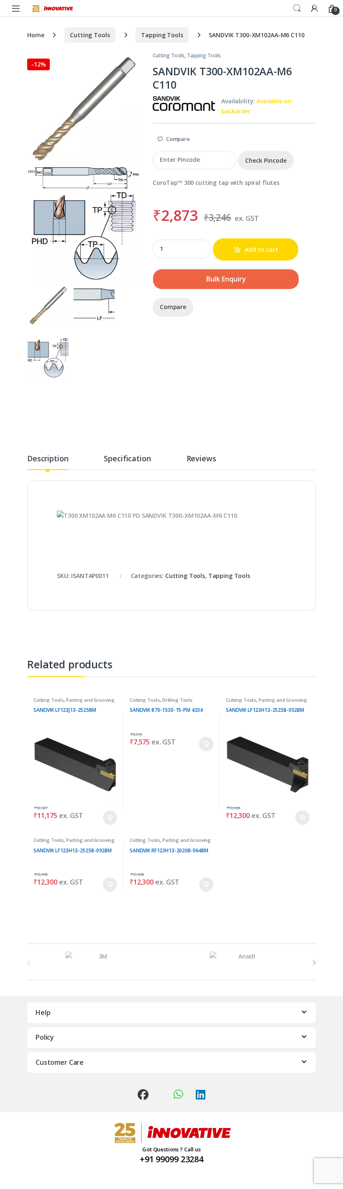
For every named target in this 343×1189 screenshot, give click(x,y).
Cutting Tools (90, 35)
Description (47, 459)
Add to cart (261, 249)
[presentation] (314, 963)
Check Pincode (266, 160)
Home (35, 35)
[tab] (47, 462)
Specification (127, 459)
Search (297, 8)
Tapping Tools (162, 35)
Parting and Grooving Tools (74, 702)
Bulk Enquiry (226, 279)
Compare (178, 139)
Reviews (201, 459)
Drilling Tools (177, 700)
